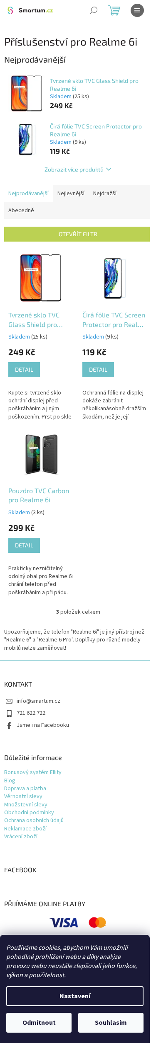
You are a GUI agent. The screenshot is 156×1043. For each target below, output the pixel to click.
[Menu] (137, 10)
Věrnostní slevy (23, 797)
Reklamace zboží (25, 829)
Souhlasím (111, 1022)
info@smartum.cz (38, 701)
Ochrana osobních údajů (34, 821)
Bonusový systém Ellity (33, 773)
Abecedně (21, 210)
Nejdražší (104, 193)
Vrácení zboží (20, 837)
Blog (9, 781)
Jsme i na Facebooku (43, 725)
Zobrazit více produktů (74, 169)
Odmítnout (39, 1022)
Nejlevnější (70, 193)
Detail (24, 369)
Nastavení (74, 996)
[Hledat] (93, 10)
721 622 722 (31, 713)
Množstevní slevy (25, 805)
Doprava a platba (25, 789)
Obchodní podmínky (29, 813)
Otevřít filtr (78, 233)
